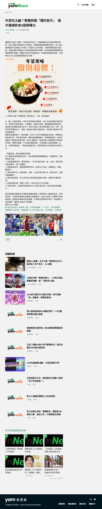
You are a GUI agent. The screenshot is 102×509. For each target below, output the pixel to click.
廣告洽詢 (82, 504)
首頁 (6, 12)
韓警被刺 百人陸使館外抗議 (33, 450)
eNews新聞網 (10, 30)
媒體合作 (92, 504)
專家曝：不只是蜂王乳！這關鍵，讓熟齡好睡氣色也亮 (33, 471)
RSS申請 (85, 5)
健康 (7, 239)
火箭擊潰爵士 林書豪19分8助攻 (14, 450)
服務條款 (62, 504)
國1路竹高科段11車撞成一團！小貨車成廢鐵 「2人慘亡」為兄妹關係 (33, 207)
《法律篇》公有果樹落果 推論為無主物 (52, 450)
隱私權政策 (72, 504)
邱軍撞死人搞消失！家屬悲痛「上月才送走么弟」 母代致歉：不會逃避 (33, 210)
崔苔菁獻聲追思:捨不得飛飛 (14, 471)
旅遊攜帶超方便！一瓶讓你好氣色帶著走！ (52, 471)
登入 (93, 5)
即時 (10, 12)
